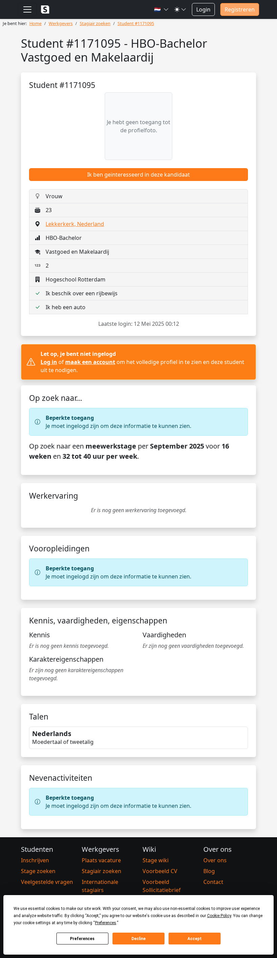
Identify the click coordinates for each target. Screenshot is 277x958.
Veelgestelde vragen (47, 882)
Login (203, 9)
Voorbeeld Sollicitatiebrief (162, 886)
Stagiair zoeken (101, 871)
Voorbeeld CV (160, 871)
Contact (213, 882)
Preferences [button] (105, 922)
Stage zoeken (38, 871)
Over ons (215, 860)
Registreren (240, 9)
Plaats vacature (101, 860)
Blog (209, 871)
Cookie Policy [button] (219, 915)
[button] (161, 9)
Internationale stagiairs (100, 886)
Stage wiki (156, 860)
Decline (138, 938)
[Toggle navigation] (27, 9)
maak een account (90, 362)
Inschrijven (35, 860)
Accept (194, 938)
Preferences (82, 938)
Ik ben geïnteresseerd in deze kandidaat (138, 174)
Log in (49, 362)
